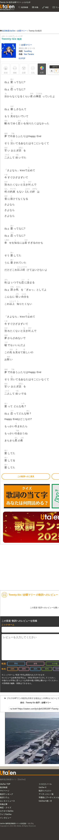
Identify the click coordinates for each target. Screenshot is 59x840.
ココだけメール (45, 784)
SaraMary (28, 51)
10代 (12, 669)
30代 (35, 669)
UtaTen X (42, 787)
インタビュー (5, 818)
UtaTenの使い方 (45, 801)
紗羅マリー (26, 45)
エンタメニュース (7, 801)
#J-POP (22, 58)
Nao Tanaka (29, 54)
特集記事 (3, 804)
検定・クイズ (5, 807)
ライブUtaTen (5, 814)
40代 (47, 669)
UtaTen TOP (5, 784)
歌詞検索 (24, 7)
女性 (35, 663)
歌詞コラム (4, 797)
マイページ (4, 791)
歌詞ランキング (6, 794)
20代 (24, 669)
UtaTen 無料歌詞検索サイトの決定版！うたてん (17, 823)
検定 (47, 7)
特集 (36, 7)
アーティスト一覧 (46, 794)
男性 (16, 663)
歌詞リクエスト (45, 791)
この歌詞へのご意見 (25, 476)
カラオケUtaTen (6, 811)
